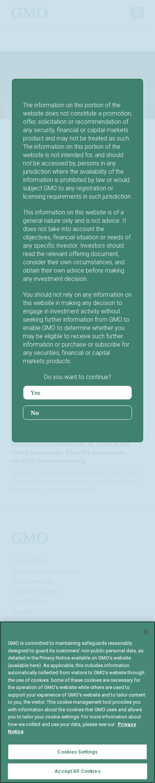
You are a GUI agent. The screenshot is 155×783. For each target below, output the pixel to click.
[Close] (146, 632)
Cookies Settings (77, 752)
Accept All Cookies (77, 771)
